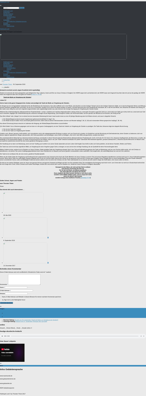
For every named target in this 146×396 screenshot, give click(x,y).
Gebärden (6, 20)
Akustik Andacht (8, 14)
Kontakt (5, 23)
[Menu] (0, 5)
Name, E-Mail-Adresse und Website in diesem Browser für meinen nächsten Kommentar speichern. (31, 297)
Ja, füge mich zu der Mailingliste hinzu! (13, 300)
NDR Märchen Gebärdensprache (17, 21)
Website (2, 293)
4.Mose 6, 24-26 (36, 94)
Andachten (6, 12)
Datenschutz (10, 26)
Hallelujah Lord (4, 2)
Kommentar (4, 284)
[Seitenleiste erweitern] (0, 306)
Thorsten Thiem (7, 84)
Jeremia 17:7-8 (85, 177)
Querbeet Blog (7, 15)
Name (2, 287)
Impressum (6, 24)
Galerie (9, 18)
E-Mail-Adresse (5, 290)
